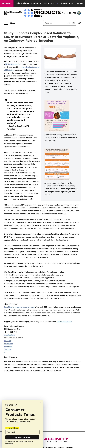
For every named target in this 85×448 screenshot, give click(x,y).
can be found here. (64, 322)
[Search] (68, 23)
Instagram (8, 344)
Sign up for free (22, 437)
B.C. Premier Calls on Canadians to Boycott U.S (31, 3)
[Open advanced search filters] (73, 23)
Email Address (12, 428)
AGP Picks (6, 3)
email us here (9, 335)
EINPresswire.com (12, 64)
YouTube (7, 349)
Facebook (8, 347)
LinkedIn (7, 341)
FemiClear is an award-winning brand (19, 307)
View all (80, 3)
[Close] (40, 403)
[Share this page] (79, 23)
